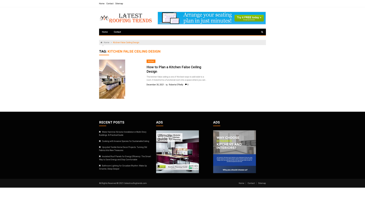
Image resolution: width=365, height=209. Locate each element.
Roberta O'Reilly (176, 84)
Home (102, 3)
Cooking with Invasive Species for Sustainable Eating (125, 141)
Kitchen (151, 61)
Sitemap (119, 3)
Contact (109, 3)
